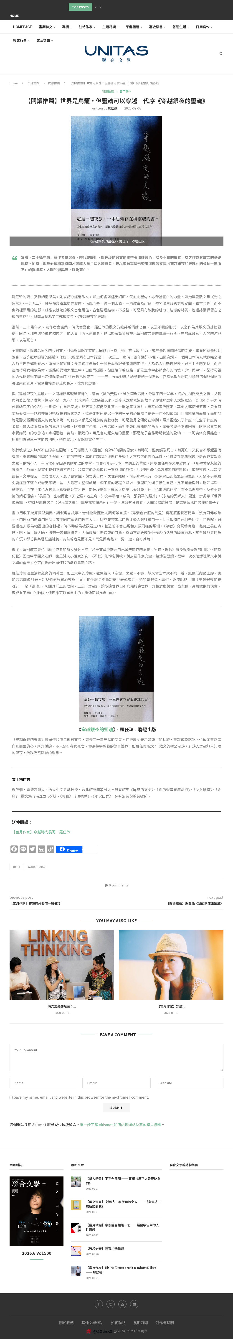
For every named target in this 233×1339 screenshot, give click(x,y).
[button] (96, 7)
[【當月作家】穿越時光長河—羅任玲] (171, 965)
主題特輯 (109, 26)
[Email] (134, 1304)
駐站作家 (85, 26)
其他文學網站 (92, 1322)
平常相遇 (132, 26)
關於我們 (66, 1322)
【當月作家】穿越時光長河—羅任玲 (41, 832)
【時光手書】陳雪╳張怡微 (105, 1248)
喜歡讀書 (156, 26)
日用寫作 (203, 26)
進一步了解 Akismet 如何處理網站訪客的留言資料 (120, 1124)
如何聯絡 (118, 1322)
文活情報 (33, 83)
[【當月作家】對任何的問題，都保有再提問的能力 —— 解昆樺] (76, 1271)
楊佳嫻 (112, 108)
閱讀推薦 (54, 83)
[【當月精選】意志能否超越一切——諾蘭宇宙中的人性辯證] (76, 1228)
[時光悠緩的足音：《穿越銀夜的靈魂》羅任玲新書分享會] (62, 965)
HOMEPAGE (22, 26)
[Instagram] (110, 1304)
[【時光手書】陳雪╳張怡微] (76, 1251)
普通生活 (179, 26)
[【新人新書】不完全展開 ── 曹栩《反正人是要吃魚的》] (76, 1181)
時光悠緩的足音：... (62, 1006)
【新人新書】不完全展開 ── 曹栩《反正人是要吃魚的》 (123, 1180)
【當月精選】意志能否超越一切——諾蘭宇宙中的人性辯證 (122, 1227)
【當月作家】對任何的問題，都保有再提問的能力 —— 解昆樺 (121, 1270)
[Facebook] (99, 1304)
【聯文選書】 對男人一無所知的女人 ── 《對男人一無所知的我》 (123, 1204)
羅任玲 (16, 867)
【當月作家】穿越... (171, 1006)
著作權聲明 (165, 1322)
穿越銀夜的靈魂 (97, 729)
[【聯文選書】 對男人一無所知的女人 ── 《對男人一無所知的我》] (76, 1205)
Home (14, 15)
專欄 (65, 26)
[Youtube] (122, 1304)
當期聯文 (45, 26)
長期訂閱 (140, 1322)
